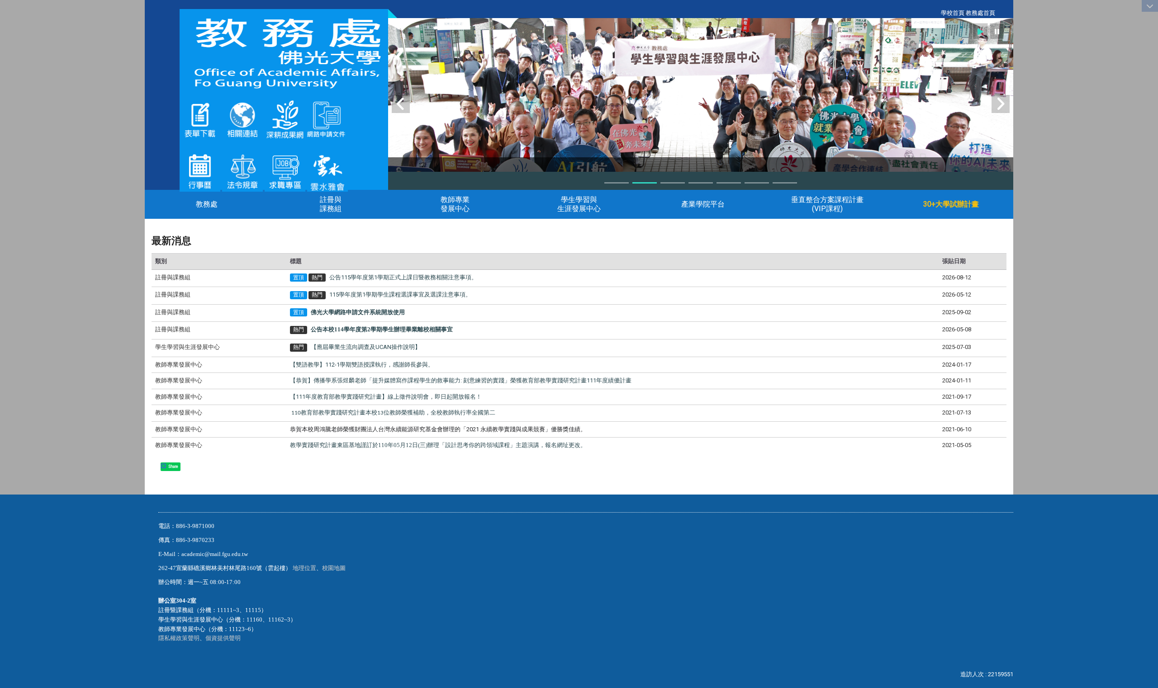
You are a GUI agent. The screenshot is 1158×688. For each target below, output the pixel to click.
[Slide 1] (616, 183)
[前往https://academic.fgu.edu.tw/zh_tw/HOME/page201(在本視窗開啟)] (200, 119)
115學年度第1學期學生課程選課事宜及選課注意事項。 (400, 294)
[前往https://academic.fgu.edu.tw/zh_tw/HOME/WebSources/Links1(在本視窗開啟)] (242, 119)
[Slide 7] (785, 183)
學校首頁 (952, 12)
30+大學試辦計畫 (951, 204)
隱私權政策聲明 (178, 638)
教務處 (207, 204)
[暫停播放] (997, 31)
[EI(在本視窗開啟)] (285, 170)
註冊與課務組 (331, 204)
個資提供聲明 (223, 638)
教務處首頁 (980, 12)
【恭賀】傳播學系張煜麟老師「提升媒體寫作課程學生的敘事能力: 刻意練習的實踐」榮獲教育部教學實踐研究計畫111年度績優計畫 (460, 380)
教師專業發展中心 (455, 204)
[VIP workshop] (700, 130)
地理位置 (304, 568)
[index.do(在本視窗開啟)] (305, 119)
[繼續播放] (980, 31)
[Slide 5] (729, 183)
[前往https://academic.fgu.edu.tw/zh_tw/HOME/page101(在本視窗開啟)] (242, 170)
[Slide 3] (672, 183)
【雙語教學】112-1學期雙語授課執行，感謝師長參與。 (362, 364)
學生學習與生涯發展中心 (579, 204)
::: (936, 12)
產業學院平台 (703, 204)
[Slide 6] (757, 183)
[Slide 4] (700, 183)
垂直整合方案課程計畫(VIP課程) (827, 204)
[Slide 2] (644, 183)
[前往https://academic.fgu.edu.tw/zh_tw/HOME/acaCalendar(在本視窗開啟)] (200, 170)
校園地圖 (334, 568)
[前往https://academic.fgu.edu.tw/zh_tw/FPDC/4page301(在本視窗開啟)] (327, 170)
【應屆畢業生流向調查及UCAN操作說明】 (366, 347)
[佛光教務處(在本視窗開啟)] (284, 53)
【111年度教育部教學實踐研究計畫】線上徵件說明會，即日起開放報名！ (386, 396)
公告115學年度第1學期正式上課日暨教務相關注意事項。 (403, 277)
